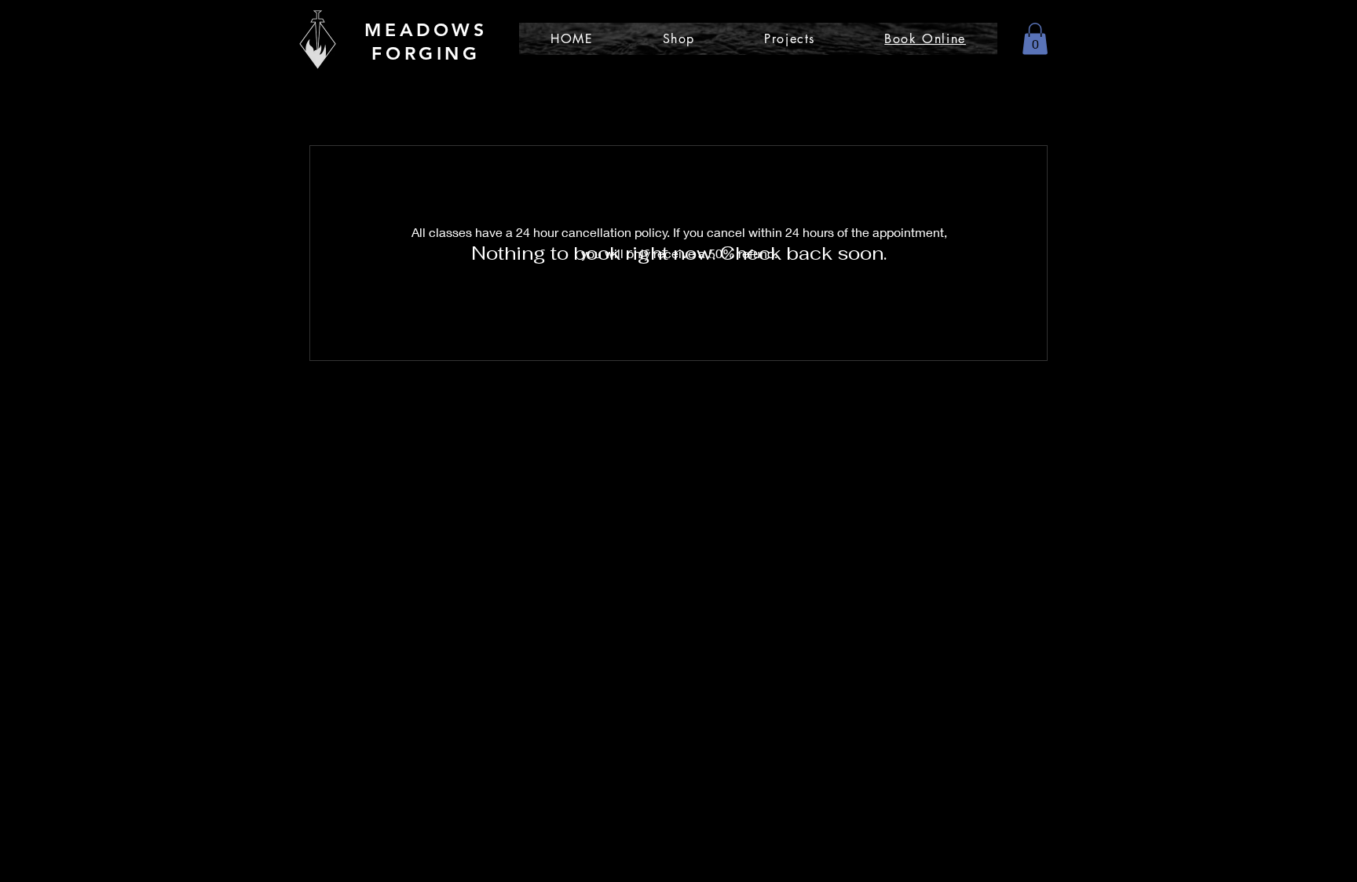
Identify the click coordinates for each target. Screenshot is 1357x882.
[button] (679, 39)
